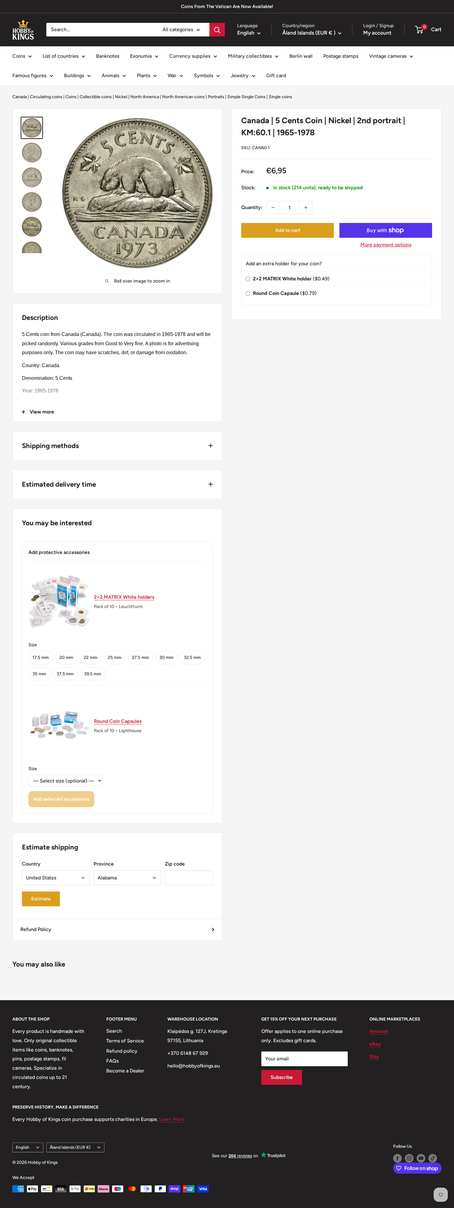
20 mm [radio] (66, 657)
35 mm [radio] (39, 674)
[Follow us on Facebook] (397, 1158)
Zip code (175, 864)
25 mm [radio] (114, 657)
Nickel (121, 96)
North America (144, 96)
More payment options (385, 245)
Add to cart (287, 230)
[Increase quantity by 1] (305, 207)
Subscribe (282, 1077)
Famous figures (29, 75)
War (172, 75)
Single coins (280, 96)
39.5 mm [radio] (92, 674)
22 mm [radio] (90, 657)
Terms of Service (125, 1041)
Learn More (172, 1119)
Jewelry (240, 75)
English (22, 1147)
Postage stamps (340, 56)
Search (114, 1031)
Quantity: (252, 207)
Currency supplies (189, 56)
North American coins (183, 96)
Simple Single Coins (246, 96)
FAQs (112, 1061)
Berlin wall (301, 56)
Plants (143, 75)
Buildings (74, 75)
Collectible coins (96, 96)
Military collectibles (250, 56)
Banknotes (107, 56)
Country (31, 864)
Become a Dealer (125, 1071)
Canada (19, 96)
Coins (18, 56)
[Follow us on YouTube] (421, 1158)
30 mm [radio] (166, 657)
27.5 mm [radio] (140, 657)
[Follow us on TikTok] (432, 1158)
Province (104, 864)
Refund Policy (35, 929)
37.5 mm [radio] (65, 674)
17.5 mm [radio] (40, 657)
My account (377, 33)
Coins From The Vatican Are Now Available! (227, 6)
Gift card (276, 75)
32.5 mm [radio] (192, 657)
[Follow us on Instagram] (409, 1158)
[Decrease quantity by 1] (273, 207)
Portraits (216, 96)
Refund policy (121, 1051)
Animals (110, 75)
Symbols (203, 75)
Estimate (41, 899)
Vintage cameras (387, 56)
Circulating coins (46, 96)
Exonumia (141, 56)
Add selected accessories (61, 799)
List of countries (60, 56)
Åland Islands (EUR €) (70, 1147)
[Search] (217, 29)
